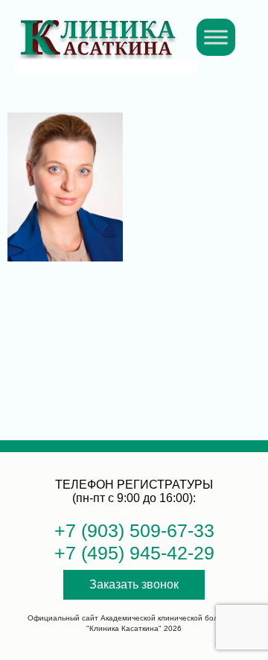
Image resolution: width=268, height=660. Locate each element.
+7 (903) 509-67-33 (134, 530)
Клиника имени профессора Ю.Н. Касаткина (97, 29)
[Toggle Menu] (216, 37)
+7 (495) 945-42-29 (134, 552)
